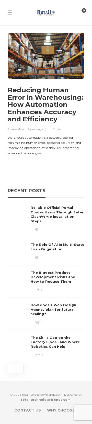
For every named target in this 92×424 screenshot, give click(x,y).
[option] (46, 281)
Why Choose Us (64, 410)
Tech (18, 69)
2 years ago (35, 129)
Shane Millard (17, 129)
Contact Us (27, 410)
